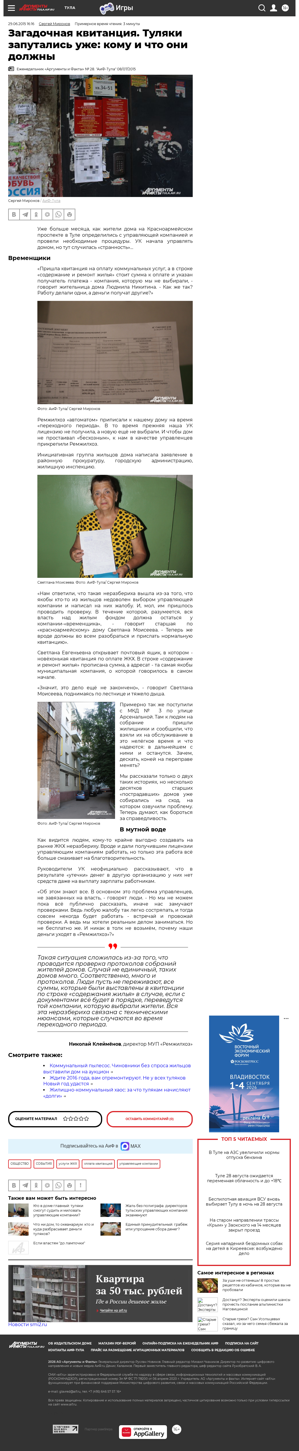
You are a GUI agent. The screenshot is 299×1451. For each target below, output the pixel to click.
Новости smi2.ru (27, 1324)
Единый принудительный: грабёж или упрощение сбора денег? (156, 1226)
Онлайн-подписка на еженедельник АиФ (180, 1343)
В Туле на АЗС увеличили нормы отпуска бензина (244, 1155)
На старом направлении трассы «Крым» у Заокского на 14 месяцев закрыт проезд (244, 1225)
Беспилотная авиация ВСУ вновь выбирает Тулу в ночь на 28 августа (244, 1202)
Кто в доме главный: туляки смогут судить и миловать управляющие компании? (58, 1210)
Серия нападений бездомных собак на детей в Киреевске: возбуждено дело (244, 1248)
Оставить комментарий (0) (150, 1119)
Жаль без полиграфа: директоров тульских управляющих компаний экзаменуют (156, 1210)
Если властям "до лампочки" (59, 1243)
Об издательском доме (70, 1343)
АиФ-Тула (51, 200)
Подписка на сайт (241, 1343)
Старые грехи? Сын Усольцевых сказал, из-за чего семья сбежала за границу (255, 1323)
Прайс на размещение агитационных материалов (138, 1350)
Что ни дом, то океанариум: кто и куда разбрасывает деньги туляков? (63, 1229)
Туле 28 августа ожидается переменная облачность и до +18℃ (244, 1178)
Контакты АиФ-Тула (66, 1350)
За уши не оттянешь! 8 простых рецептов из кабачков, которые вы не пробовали (256, 1285)
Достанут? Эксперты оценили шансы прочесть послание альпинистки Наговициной (256, 1304)
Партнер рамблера (98, 1429)
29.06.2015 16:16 (21, 24)
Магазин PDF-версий (117, 1343)
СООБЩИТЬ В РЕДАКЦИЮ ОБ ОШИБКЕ (223, 1350)
